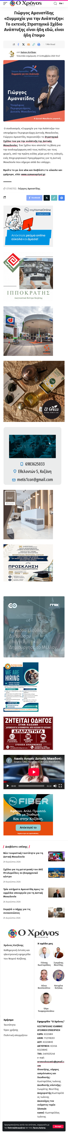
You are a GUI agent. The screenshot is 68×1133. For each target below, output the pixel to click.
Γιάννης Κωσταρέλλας (44, 964)
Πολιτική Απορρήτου (16, 1128)
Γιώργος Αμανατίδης (29, 188)
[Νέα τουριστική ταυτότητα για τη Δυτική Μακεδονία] (56, 856)
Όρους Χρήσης (39, 1128)
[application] (34, 772)
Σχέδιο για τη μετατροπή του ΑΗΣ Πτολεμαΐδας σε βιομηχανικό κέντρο (23, 873)
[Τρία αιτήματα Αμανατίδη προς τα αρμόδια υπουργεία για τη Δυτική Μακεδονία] (56, 893)
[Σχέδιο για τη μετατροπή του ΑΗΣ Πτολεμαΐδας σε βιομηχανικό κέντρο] (56, 873)
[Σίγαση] (55, 786)
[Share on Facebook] (18, 44)
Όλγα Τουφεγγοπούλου (46, 1009)
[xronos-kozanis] (26, 3)
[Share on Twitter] (23, 44)
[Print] (38, 44)
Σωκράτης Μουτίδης (58, 964)
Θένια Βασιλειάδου (44, 987)
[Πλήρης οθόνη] (60, 786)
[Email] (28, 44)
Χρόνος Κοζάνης (28, 52)
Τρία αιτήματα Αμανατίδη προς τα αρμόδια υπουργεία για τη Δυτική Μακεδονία (23, 893)
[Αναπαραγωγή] (7, 786)
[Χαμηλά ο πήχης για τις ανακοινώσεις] (56, 912)
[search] (55, 3)
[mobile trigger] (6, 3)
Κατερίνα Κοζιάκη (58, 987)
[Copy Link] (33, 44)
